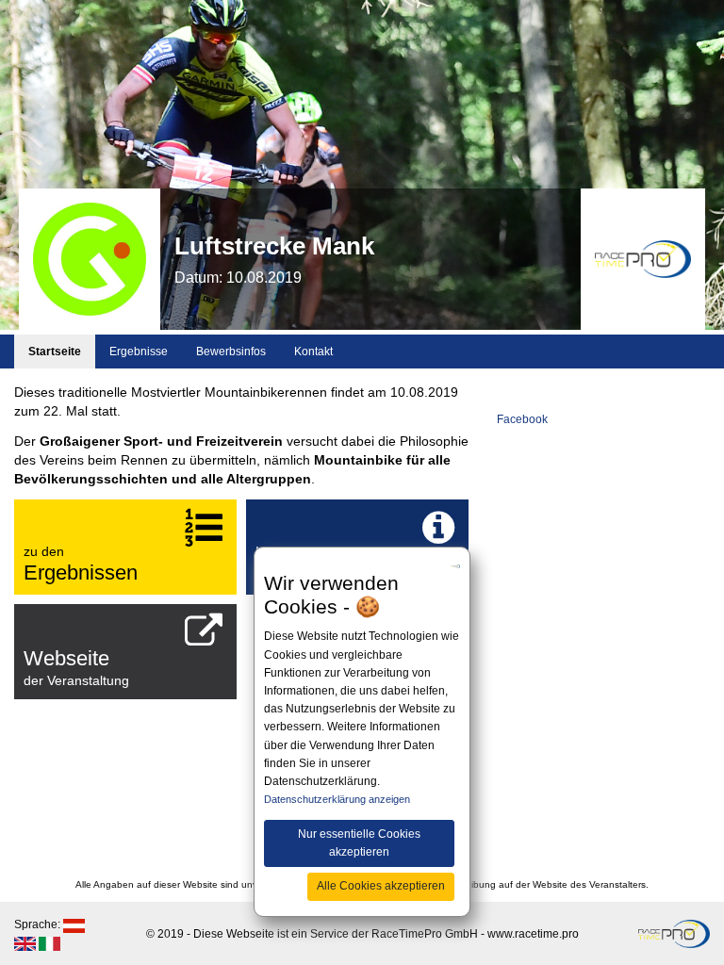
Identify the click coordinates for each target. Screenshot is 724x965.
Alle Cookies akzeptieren (381, 885)
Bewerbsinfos (231, 351)
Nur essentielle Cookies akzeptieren (359, 843)
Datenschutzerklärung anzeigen (337, 799)
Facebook (522, 419)
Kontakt (313, 351)
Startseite (54, 351)
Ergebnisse (138, 351)
